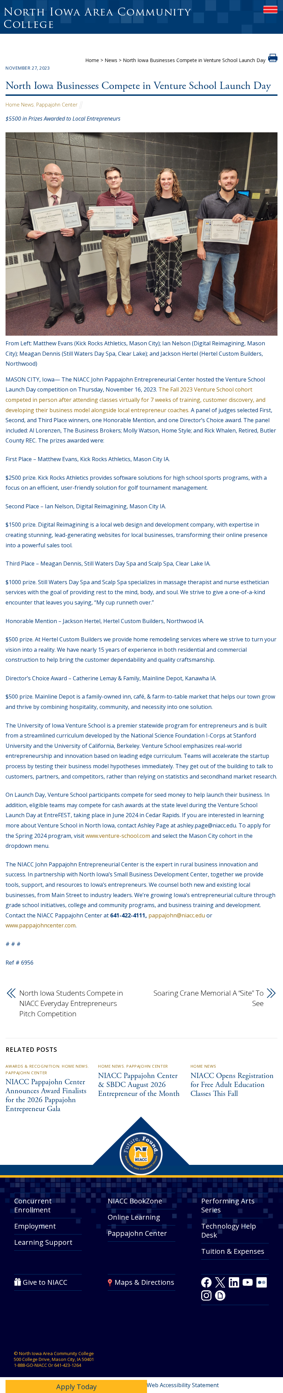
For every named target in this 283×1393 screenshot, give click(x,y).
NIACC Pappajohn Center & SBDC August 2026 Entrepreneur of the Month (138, 1085)
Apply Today (76, 1386)
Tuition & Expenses (232, 1251)
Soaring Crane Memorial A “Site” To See (208, 998)
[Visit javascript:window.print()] (272, 60)
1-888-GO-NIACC (30, 1365)
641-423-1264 (67, 1365)
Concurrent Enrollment (33, 1205)
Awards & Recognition (32, 1066)
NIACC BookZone (135, 1201)
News (111, 60)
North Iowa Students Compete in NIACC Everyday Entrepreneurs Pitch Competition (71, 1003)
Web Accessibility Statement (183, 1385)
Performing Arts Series (228, 1205)
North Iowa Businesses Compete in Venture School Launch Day (138, 86)
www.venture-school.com (118, 836)
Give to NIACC (45, 1282)
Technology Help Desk (228, 1230)
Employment (35, 1226)
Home (92, 60)
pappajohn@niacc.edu (176, 915)
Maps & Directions (144, 1282)
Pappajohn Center (56, 104)
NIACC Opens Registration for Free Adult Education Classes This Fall (232, 1085)
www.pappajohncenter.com (41, 925)
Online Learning (134, 1217)
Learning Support (43, 1242)
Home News (20, 104)
